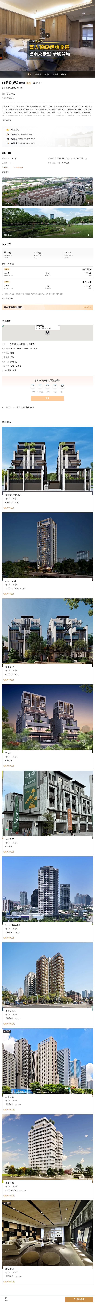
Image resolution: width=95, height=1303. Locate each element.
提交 (47, 398)
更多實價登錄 (7, 298)
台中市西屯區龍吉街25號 (12, 88)
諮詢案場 (80, 1299)
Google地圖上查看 (9, 370)
